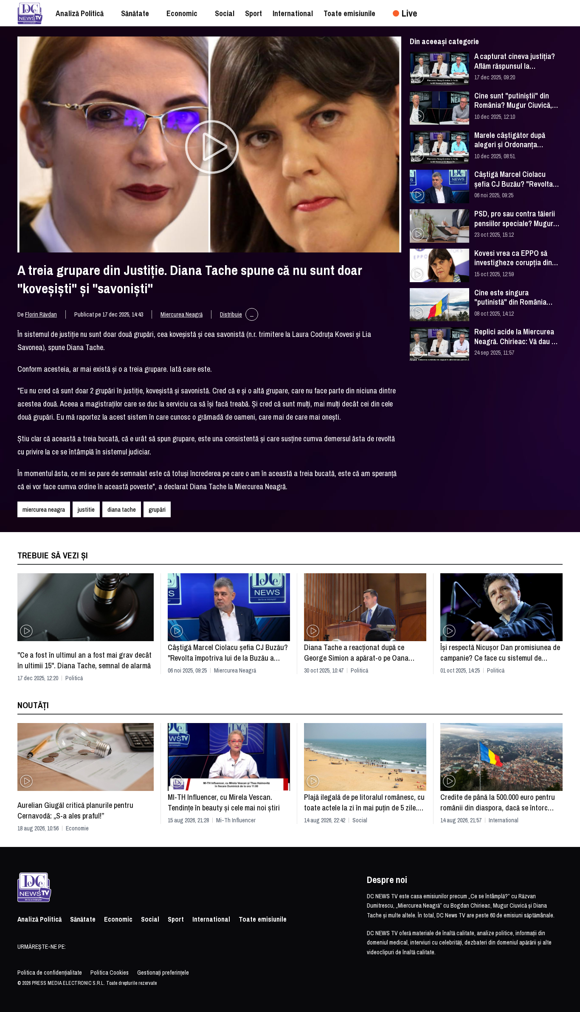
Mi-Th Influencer (236, 820)
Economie (77, 828)
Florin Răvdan (41, 314)
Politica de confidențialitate (49, 972)
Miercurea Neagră (181, 314)
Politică (74, 678)
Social (359, 820)
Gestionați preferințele (163, 972)
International (503, 820)
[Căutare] (560, 13)
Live (409, 13)
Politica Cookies (109, 972)
